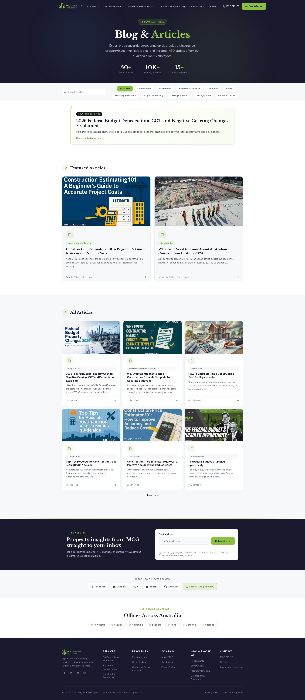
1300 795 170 (232, 6)
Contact (213, 6)
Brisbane (156, 624)
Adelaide (209, 624)
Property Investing (153, 95)
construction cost (227, 95)
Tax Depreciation (113, 6)
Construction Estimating (172, 6)
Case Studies (139, 662)
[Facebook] (64, 672)
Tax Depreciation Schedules (111, 659)
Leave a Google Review (201, 586)
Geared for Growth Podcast (141, 669)
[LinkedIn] (71, 672)
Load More (152, 494)
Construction (144, 88)
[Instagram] (84, 672)
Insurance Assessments (140, 6)
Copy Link (173, 586)
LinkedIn (121, 586)
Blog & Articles (139, 657)
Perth (173, 624)
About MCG (93, 6)
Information (165, 88)
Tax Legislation (203, 95)
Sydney (118, 624)
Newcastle (99, 624)
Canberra (191, 624)
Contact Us (225, 662)
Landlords (213, 88)
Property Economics (125, 95)
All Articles (125, 88)
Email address (166, 534)
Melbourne (137, 624)
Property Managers (200, 670)
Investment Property (189, 88)
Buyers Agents (198, 665)
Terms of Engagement (232, 692)
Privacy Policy (168, 667)
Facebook (100, 586)
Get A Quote (256, 6)
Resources (196, 6)
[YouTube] (77, 672)
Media (228, 88)
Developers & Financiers (198, 677)
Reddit (153, 586)
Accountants (197, 660)
